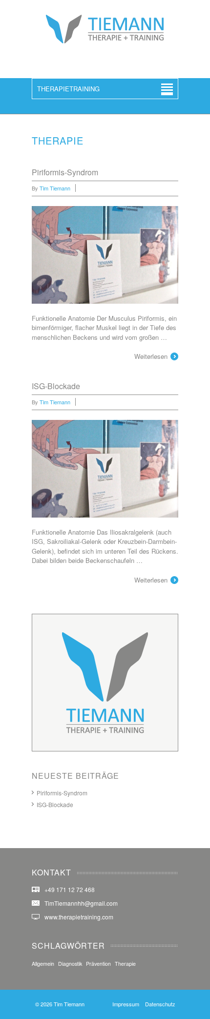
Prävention (98, 963)
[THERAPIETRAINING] (105, 41)
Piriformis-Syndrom (65, 172)
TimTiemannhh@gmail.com (81, 903)
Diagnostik (70, 963)
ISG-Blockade (56, 386)
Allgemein (43, 963)
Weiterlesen (151, 356)
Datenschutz (160, 1004)
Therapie (125, 963)
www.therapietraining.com (78, 917)
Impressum (125, 1004)
